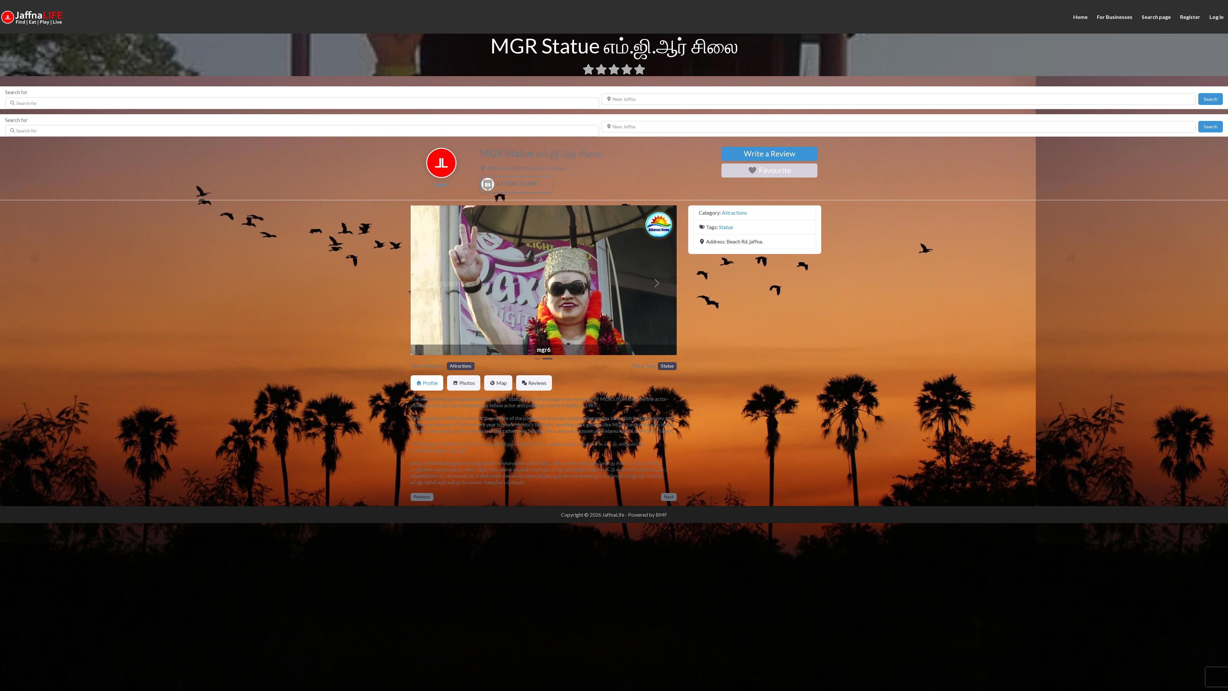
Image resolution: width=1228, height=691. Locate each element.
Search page (1156, 17)
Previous (422, 496)
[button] (431, 283)
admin (441, 184)
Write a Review (769, 153)
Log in (1216, 17)
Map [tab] (501, 383)
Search (1213, 99)
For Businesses (1114, 17)
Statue (667, 366)
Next (668, 496)
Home (1080, 17)
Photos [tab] (467, 383)
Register (1190, 17)
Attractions (516, 183)
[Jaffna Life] (32, 16)
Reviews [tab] (537, 383)
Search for (16, 92)
